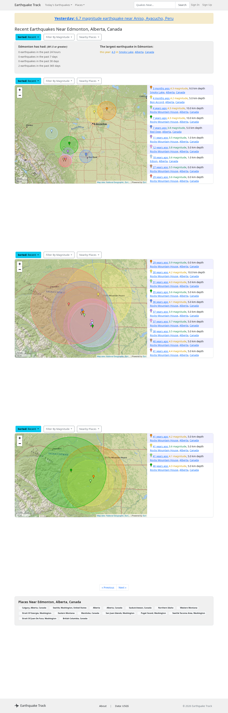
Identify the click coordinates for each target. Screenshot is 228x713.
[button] (107, 109)
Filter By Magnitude (58, 37)
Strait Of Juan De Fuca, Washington (39, 618)
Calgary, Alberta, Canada (34, 607)
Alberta (139, 52)
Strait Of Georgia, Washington (36, 613)
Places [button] (79, 5)
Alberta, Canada (114, 607)
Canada (149, 52)
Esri (144, 182)
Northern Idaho (165, 607)
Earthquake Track (28, 5)
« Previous (108, 587)
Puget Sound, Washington (153, 613)
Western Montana (188, 607)
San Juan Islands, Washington (120, 613)
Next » (122, 587)
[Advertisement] (114, 218)
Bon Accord (157, 102)
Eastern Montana (66, 613)
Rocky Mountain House (164, 112)
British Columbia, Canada (75, 618)
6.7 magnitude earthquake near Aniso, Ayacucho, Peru (114, 18)
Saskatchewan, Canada (140, 607)
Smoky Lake (126, 52)
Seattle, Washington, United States (69, 607)
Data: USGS (122, 706)
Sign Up (207, 4)
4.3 (113, 52)
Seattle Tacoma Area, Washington (188, 613)
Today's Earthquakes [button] (57, 5)
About (103, 706)
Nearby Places (88, 37)
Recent (27, 37)
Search (182, 5)
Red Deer (155, 131)
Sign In (195, 4)
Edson (153, 161)
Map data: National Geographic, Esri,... (113, 182)
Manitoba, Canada (90, 613)
